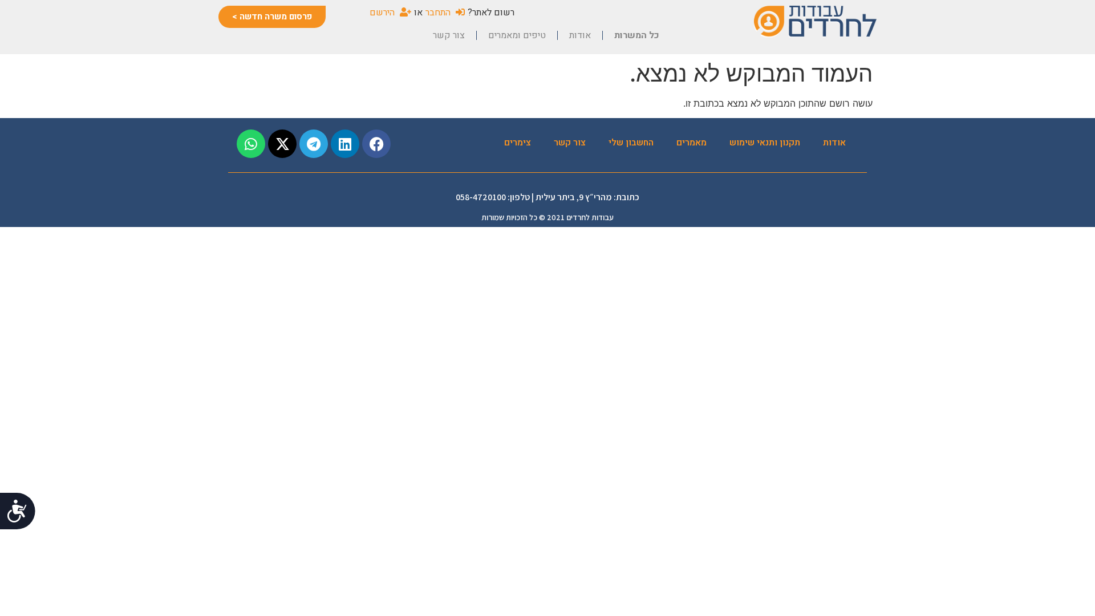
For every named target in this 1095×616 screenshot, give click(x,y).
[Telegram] (313, 143)
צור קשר (449, 35)
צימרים (517, 142)
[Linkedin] (345, 143)
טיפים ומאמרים (517, 35)
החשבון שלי (631, 142)
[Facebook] (376, 143)
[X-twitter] (282, 143)
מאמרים (691, 142)
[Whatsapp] (251, 143)
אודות (580, 35)
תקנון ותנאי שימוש (764, 142)
